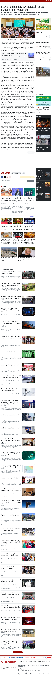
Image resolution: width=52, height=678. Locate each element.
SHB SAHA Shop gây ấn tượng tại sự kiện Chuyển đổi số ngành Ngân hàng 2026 (11, 606)
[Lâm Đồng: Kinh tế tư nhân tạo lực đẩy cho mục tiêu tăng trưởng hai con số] (28, 287)
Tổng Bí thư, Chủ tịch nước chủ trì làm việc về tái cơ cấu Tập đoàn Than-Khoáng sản (43, 48)
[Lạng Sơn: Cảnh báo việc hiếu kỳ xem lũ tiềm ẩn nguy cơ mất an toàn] (43, 140)
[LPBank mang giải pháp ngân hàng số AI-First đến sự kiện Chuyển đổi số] (28, 644)
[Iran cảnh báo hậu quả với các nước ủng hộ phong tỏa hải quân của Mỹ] (47, 174)
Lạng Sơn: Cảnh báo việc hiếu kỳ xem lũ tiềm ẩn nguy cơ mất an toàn (42, 147)
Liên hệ (37, 663)
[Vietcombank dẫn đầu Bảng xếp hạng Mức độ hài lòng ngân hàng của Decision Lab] (28, 442)
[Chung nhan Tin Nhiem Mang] (45, 665)
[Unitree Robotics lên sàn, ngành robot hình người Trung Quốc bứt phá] (28, 532)
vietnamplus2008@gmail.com (26, 672)
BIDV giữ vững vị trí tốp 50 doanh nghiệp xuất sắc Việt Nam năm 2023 (14, 54)
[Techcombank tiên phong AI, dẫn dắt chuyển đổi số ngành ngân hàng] (28, 621)
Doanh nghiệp (8, 3)
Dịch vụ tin (47, 661)
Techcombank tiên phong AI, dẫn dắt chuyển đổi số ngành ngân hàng (10, 618)
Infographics (40, 94)
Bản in (7, 177)
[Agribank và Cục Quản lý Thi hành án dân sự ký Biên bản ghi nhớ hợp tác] (28, 367)
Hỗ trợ (36, 661)
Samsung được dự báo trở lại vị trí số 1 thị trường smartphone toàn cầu (10, 414)
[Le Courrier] (20, 658)
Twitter (5, 177)
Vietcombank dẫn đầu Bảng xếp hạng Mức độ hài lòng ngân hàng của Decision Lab (11, 440)
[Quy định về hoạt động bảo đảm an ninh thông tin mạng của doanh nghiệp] (28, 379)
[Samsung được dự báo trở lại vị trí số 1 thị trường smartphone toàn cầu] (28, 417)
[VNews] (31, 658)
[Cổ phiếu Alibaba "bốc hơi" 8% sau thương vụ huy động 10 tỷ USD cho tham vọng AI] (28, 325)
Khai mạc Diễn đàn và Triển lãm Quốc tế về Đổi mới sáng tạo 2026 (11, 567)
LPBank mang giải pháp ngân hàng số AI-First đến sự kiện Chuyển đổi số (10, 642)
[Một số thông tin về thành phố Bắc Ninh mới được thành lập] (43, 101)
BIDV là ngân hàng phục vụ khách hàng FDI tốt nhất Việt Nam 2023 (29, 199)
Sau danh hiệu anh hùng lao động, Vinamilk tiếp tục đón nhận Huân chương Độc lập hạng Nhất (9, 402)
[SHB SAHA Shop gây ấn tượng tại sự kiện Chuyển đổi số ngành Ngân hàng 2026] (28, 609)
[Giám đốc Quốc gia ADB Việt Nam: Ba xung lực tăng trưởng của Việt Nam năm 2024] (17, 192)
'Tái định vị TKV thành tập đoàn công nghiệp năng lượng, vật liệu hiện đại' (42, 41)
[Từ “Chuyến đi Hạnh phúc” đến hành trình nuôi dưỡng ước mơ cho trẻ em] (28, 596)
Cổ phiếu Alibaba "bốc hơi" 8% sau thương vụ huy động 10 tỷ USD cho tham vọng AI (11, 323)
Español (38, 0)
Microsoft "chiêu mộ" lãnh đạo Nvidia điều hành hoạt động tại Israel (10, 630)
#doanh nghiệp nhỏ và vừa (16, 173)
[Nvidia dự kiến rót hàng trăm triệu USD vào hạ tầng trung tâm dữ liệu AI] (28, 354)
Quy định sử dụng (29, 661)
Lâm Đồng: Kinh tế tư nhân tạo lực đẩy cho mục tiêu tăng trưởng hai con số (10, 284)
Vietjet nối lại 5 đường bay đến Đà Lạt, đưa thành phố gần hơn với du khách (10, 554)
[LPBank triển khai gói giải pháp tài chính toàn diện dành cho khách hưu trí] (28, 492)
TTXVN (43, 661)
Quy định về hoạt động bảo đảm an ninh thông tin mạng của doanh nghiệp (11, 376)
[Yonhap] (4, 658)
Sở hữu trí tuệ (22, 661)
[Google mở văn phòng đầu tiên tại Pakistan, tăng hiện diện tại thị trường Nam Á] (28, 517)
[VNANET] (36, 658)
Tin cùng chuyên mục (8, 269)
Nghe (39, 178)
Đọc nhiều (39, 32)
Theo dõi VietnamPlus (24, 177)
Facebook (2, 177)
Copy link (10, 177)
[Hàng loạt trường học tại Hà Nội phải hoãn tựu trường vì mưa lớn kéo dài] (47, 195)
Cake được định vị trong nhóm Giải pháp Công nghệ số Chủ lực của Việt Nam (11, 466)
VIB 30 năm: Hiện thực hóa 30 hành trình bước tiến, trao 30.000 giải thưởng (11, 427)
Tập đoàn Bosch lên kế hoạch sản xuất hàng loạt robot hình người (10, 389)
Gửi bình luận (30, 181)
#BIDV (3, 173)
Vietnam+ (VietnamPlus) (9, 1)
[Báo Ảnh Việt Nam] (26, 658)
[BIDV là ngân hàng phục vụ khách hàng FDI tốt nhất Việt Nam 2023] (29, 192)
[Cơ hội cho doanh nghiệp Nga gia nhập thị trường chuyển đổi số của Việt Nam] (28, 455)
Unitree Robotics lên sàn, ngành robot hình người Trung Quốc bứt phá (10, 529)
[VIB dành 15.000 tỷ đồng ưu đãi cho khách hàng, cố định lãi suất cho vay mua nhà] (28, 311)
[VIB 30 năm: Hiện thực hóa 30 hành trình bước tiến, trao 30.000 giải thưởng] (28, 430)
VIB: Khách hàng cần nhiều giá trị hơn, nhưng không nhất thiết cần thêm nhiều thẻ (11, 502)
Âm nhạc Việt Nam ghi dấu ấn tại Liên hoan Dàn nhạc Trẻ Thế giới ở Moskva (43, 130)
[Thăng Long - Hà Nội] (46, 0)
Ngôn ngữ (39, 661)
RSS (33, 661)
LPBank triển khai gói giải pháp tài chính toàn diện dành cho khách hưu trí (11, 489)
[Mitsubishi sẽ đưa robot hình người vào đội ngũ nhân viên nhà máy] (28, 275)
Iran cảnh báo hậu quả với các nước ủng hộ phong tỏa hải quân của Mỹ (40, 174)
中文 (41, 0)
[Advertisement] (17, 162)
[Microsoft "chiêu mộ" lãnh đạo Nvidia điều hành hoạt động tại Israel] (28, 633)
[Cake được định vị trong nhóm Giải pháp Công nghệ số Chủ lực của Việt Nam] (28, 468)
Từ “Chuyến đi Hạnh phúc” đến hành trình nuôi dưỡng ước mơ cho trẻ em (10, 593)
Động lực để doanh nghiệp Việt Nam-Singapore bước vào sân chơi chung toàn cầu (11, 338)
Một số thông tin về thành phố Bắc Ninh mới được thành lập (43, 109)
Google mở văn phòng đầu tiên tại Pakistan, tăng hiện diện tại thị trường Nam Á (10, 515)
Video (39, 116)
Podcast (40, 170)
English (32, 0)
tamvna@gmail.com (21, 669)
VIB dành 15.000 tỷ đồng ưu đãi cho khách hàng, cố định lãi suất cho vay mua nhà (11, 309)
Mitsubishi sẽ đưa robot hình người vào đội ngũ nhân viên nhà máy (11, 272)
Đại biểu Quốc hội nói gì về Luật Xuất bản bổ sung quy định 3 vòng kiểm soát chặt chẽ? (39, 185)
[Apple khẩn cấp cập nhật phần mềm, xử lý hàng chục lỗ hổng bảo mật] (28, 583)
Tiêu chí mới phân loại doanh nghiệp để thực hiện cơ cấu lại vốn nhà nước (43, 53)
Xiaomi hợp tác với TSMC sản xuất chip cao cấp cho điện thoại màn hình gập (11, 297)
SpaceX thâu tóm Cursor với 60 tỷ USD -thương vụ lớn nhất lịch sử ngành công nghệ (43, 36)
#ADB (24, 173)
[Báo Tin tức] (42, 658)
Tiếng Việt (28, 0)
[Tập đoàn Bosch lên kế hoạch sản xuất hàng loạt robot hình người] (28, 392)
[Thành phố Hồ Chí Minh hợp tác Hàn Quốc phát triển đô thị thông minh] (28, 480)
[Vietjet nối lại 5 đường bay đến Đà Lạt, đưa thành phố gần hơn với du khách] (28, 557)
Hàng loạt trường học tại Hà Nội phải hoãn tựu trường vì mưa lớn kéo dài (39, 195)
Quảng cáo (33, 663)
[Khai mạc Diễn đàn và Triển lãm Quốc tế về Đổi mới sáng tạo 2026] (28, 570)
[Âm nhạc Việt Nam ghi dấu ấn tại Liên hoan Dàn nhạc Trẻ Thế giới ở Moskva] (43, 122)
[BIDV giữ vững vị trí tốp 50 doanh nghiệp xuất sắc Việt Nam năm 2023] (31, 55)
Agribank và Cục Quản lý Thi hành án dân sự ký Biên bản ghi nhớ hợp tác (10, 364)
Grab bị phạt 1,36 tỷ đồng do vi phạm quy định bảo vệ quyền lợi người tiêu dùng (43, 58)
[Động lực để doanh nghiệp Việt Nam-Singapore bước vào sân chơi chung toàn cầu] (28, 340)
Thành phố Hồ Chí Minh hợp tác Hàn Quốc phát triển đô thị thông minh (10, 477)
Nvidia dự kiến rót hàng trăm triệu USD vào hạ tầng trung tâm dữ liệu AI (11, 351)
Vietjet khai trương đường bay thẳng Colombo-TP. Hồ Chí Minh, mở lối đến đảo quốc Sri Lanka (10, 542)
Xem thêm (18, 652)
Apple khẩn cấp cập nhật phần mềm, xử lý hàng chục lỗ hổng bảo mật (11, 580)
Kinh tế (2, 3)
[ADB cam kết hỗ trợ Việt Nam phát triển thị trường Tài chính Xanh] (6, 192)
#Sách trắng (8, 173)
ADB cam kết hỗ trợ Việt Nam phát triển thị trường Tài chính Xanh (6, 199)
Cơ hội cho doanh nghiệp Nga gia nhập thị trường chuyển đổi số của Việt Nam (10, 453)
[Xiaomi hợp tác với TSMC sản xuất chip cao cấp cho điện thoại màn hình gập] (28, 300)
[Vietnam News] (12, 658)
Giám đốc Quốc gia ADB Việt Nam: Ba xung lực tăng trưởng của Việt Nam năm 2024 (17, 200)
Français (34, 0)
